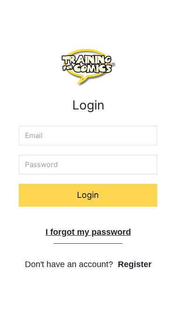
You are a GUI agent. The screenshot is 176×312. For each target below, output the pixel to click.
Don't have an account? (88, 264)
